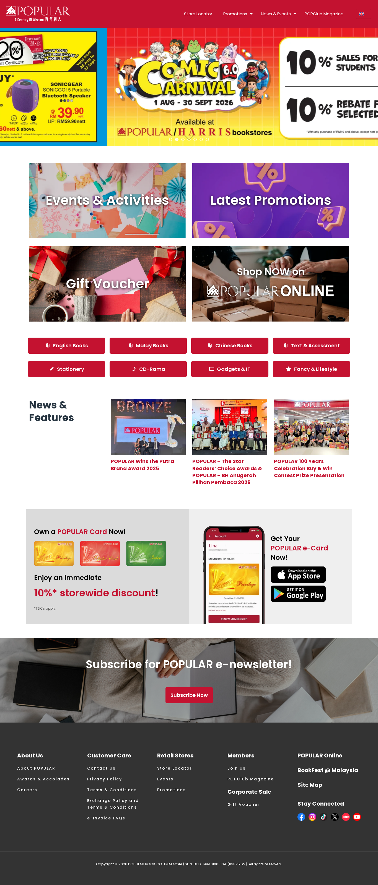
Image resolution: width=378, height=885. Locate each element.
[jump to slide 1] (170, 139)
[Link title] (148, 427)
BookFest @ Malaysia (327, 770)
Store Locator (174, 768)
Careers (27, 790)
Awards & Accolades (43, 779)
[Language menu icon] (363, 14)
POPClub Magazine (250, 779)
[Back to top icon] (351, 873)
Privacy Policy (104, 779)
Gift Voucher (243, 804)
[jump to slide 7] (207, 139)
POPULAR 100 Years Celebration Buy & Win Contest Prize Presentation (309, 468)
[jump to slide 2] (176, 139)
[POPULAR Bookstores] (38, 14)
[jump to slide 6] (201, 139)
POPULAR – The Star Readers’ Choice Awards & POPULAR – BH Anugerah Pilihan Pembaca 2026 (227, 472)
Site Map (309, 785)
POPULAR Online (319, 755)
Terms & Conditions (112, 790)
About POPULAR (36, 768)
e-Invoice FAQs (106, 818)
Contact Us (101, 768)
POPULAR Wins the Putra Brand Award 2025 (142, 465)
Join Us (236, 768)
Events (165, 779)
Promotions (171, 790)
